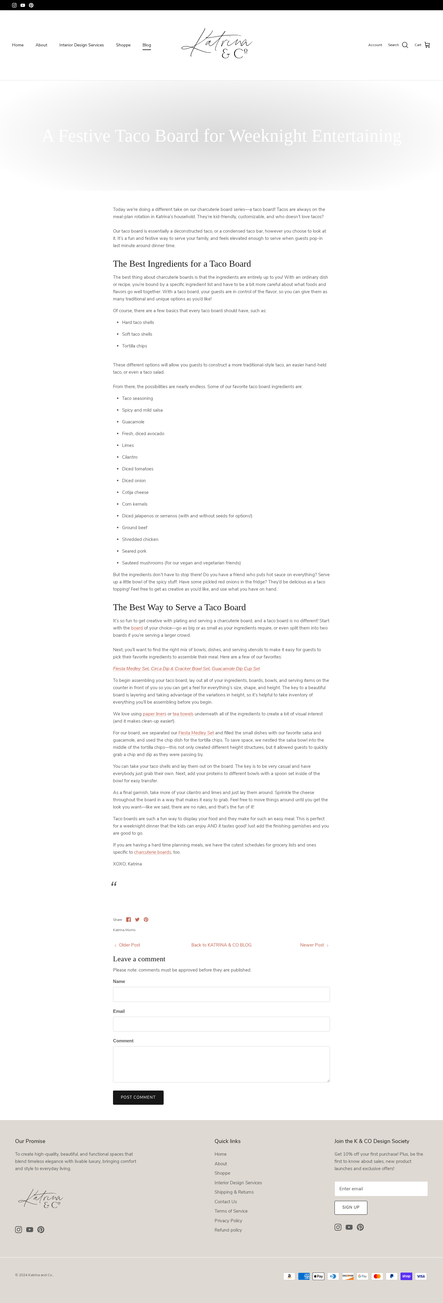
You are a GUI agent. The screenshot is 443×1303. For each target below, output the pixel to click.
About (41, 45)
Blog (147, 45)
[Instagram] (14, 5)
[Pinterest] (31, 5)
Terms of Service (231, 1211)
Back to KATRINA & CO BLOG (221, 945)
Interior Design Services (81, 45)
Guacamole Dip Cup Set (236, 668)
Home (18, 45)
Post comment (138, 1097)
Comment (123, 1040)
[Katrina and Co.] (221, 45)
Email (119, 1011)
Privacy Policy (228, 1221)
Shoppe (123, 45)
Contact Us (226, 1202)
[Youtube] (22, 5)
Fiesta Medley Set (131, 668)
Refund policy (228, 1230)
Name (119, 981)
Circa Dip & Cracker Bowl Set (180, 668)
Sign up (351, 1207)
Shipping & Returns (234, 1192)
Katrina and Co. (40, 1275)
